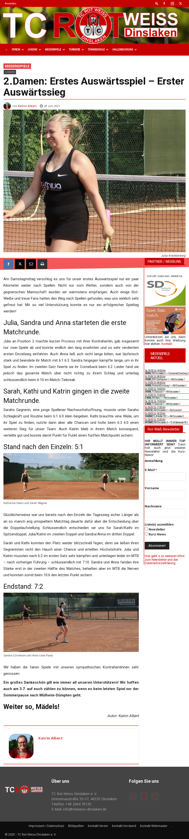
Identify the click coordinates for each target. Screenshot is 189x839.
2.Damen (10, 72)
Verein (16, 49)
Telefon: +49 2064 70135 (71, 804)
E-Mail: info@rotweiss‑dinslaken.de (79, 809)
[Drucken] (42, 264)
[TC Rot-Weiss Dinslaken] (94, 25)
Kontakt (166, 344)
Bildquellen (76, 826)
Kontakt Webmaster (154, 826)
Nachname (153, 506)
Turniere (74, 49)
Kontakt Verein (98, 826)
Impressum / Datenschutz (46, 826)
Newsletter (156, 529)
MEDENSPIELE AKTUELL (160, 356)
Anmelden (10, 3)
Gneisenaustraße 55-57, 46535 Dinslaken (84, 798)
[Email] (31, 264)
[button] (156, 3)
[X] (180, 3)
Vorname (152, 488)
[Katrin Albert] (7, 106)
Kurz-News (157, 534)
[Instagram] (172, 3)
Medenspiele (53, 49)
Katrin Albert (27, 106)
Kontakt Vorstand (124, 826)
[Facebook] (164, 3)
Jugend (32, 49)
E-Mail (151, 470)
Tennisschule (96, 49)
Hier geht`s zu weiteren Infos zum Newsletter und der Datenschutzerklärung (165, 559)
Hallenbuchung (122, 49)
